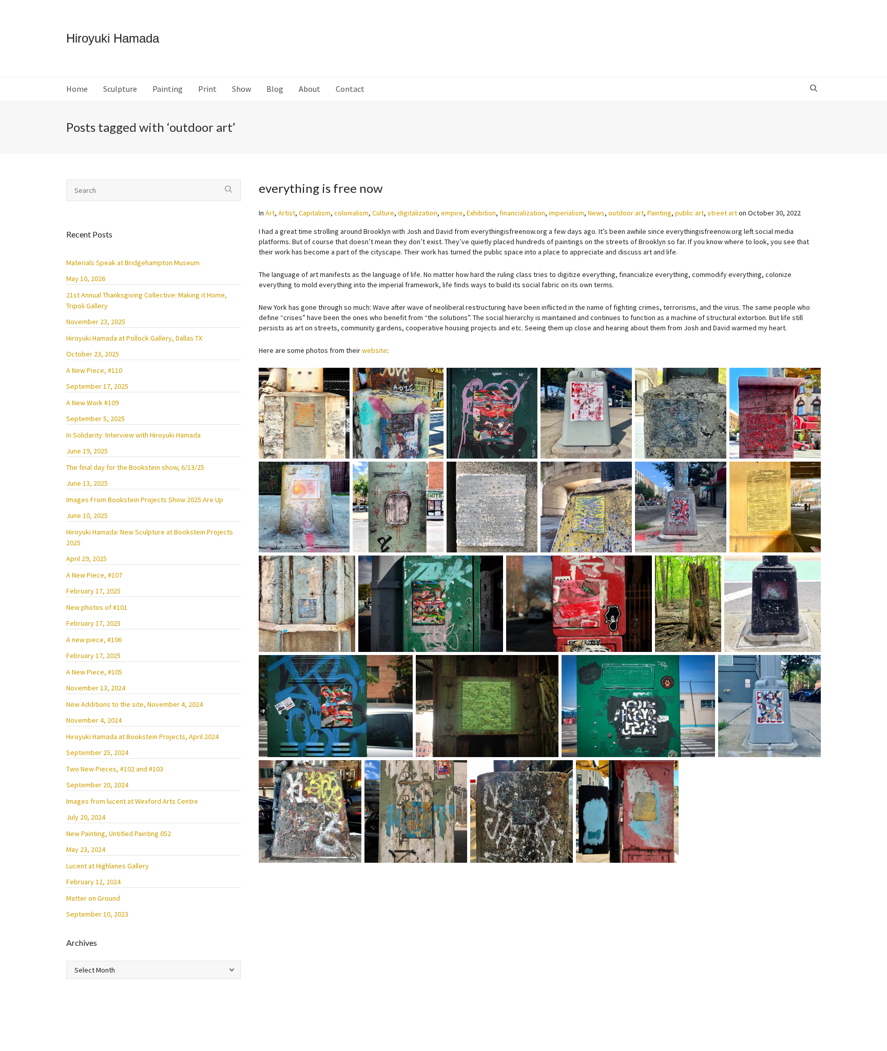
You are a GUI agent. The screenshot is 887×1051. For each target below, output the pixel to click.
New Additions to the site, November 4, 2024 (134, 704)
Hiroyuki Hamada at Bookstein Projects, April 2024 (142, 736)
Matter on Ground (93, 898)
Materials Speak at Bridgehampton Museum (133, 262)
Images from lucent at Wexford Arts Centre (132, 801)
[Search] (815, 88)
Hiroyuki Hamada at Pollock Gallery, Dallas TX (134, 338)
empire (452, 212)
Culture (383, 212)
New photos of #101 (96, 607)
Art (270, 212)
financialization (522, 212)
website (374, 350)
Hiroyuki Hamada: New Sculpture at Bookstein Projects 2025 (149, 537)
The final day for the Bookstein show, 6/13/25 (135, 467)
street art (722, 212)
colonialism (351, 212)
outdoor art (626, 212)
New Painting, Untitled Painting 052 (118, 833)
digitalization (417, 212)
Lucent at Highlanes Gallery (107, 865)
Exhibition (481, 212)
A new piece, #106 (94, 639)
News (596, 212)
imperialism (566, 212)
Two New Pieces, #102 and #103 (114, 769)
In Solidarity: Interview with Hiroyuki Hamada (133, 435)
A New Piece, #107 (94, 575)
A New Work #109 (92, 402)
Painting (659, 212)
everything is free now (320, 188)
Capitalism (315, 212)
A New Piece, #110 (94, 370)
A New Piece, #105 (94, 672)
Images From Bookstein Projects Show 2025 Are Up (144, 499)
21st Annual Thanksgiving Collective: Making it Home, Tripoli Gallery (146, 300)
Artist (286, 212)
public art (689, 212)
